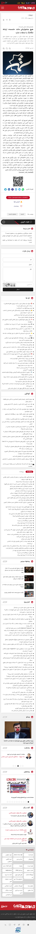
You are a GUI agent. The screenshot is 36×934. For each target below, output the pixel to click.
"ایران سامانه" (24, 920)
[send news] (7, 20)
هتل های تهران (18, 875)
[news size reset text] (7, 48)
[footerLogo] (23, 906)
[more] (5, 561)
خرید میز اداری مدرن (18, 891)
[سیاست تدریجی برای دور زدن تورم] (31, 756)
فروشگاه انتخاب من (29, 876)
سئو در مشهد (30, 870)
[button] (23, 766)
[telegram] (19, 189)
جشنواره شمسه (12, 214)
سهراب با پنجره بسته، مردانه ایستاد (18, 834)
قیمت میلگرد (8, 890)
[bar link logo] (4, 3)
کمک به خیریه (8, 875)
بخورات (20, 866)
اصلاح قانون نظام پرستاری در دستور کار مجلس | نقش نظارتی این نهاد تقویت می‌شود (14, 825)
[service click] (18, 3)
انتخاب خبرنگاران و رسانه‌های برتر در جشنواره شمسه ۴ (18, 233)
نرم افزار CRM (19, 870)
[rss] (6, 925)
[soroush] (5, 189)
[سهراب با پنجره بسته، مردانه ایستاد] (30, 832)
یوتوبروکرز (31, 859)
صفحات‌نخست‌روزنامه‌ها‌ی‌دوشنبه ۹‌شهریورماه (22, 797)
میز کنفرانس (9, 895)
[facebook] (12, 189)
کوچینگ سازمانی (18, 886)
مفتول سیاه (30, 886)
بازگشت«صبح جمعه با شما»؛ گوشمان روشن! (14, 592)
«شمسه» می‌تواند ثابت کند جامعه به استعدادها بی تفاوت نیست (17, 241)
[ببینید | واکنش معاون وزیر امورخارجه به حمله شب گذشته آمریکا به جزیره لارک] (18, 729)
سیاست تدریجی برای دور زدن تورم (18, 754)
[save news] (10, 20)
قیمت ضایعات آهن (8, 880)
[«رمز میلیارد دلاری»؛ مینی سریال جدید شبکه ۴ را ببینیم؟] (29, 586)
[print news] (4, 20)
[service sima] (23, 3)
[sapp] (29, 925)
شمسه (22, 214)
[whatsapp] (23, 189)
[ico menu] (3, 8)
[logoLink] (26, 8)
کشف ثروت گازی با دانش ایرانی (19, 843)
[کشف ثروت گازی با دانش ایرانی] (30, 841)
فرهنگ (30, 15)
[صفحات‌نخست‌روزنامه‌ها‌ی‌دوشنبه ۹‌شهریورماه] (18, 785)
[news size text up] (4, 48)
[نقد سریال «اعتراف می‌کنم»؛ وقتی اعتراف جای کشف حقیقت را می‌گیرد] (29, 578)
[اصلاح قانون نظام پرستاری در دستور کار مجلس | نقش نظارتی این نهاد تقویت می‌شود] (30, 823)
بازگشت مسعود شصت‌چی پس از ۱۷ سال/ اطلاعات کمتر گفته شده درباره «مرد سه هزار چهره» (14, 570)
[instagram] (11, 925)
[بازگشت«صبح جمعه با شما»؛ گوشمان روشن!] (29, 594)
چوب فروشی (9, 855)
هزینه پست (30, 866)
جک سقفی (30, 890)
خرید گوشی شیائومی (9, 860)
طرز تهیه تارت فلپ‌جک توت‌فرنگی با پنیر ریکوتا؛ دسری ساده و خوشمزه (17, 465)
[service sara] (27, 3)
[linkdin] (9, 189)
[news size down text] (10, 48)
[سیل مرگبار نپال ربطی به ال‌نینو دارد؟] (30, 815)
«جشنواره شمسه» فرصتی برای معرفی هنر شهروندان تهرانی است (17, 237)
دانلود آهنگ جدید (7, 866)
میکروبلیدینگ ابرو (18, 879)
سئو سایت (30, 855)
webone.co (9, 870)
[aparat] (25, 925)
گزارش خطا (17, 202)
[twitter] (16, 189)
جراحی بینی (19, 859)
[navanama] (33, 3)
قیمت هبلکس (8, 886)
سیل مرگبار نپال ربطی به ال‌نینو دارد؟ (18, 816)
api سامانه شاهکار (18, 855)
